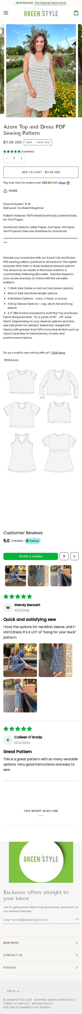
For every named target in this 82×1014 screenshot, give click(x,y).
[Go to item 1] (15, 575)
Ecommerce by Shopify (33, 1007)
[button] (12, 152)
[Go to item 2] (38, 575)
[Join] (75, 919)
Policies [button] (9, 967)
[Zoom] (14, 109)
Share (13, 190)
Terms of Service (16, 1003)
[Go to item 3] (60, 575)
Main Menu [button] (11, 943)
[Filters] (64, 556)
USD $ (11, 991)
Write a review (31, 556)
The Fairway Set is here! (50, 3)
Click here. (58, 353)
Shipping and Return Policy (55, 1000)
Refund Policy (42, 1003)
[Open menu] (9, 13)
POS (6, 1007)
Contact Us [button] (12, 955)
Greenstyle (15, 1000)
